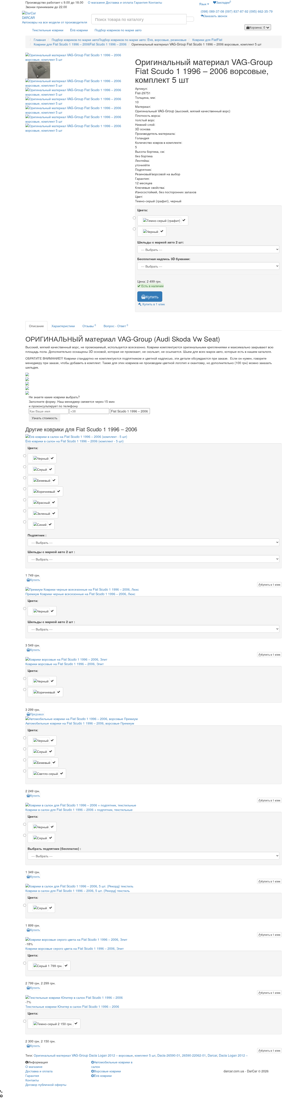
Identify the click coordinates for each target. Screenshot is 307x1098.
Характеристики (63, 326)
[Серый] (41, 469)
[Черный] (151, 231)
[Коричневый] (45, 491)
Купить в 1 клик (270, 584)
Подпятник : (37, 535)
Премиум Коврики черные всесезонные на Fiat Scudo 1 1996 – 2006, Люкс (80, 594)
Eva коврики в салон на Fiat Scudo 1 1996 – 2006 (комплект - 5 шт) (74, 441)
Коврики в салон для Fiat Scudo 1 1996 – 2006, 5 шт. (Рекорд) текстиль (77, 890)
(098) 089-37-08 (212, 11)
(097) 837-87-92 (236, 11)
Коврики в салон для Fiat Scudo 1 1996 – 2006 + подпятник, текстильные (79, 809)
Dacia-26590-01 (168, 1055)
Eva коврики (79, 30)
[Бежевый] (43, 480)
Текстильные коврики (47, 30)
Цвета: (142, 210)
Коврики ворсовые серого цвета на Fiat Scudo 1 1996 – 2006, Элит (74, 948)
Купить (152, 296)
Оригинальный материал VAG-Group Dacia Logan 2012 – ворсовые (83, 1055)
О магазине (96, 2)
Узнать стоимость (44, 418)
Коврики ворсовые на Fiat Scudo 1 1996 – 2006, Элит (64, 664)
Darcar (212, 1055)
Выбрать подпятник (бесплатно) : (54, 848)
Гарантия (141, 2)
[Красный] (43, 502)
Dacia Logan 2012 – (233, 1055)
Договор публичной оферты (45, 1084)
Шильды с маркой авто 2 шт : (51, 551)
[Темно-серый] (54, 1024)
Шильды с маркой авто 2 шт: (160, 242)
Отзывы (89, 325)
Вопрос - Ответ (116, 325)
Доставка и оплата (119, 2)
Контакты (155, 2)
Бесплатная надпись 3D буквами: (163, 258)
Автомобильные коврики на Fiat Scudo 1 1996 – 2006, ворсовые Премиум (79, 723)
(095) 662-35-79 (261, 11)
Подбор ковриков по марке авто (118, 30)
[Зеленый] (43, 513)
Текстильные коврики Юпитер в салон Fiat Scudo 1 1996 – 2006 (72, 1006)
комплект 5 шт (145, 1055)
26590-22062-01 (194, 1055)
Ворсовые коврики (107, 1071)
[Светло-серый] (47, 773)
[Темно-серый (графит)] (162, 220)
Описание (36, 326)
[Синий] (41, 524)
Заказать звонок (215, 16)
